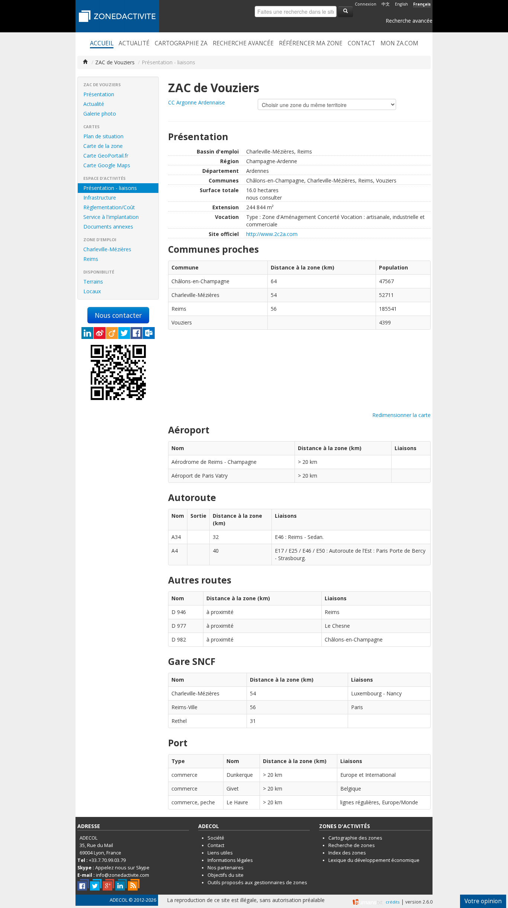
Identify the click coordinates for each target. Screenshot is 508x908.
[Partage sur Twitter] (124, 333)
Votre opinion (483, 901)
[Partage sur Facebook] (136, 333)
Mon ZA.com (399, 43)
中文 (386, 4)
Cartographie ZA (181, 43)
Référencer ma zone (311, 43)
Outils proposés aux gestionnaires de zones (257, 882)
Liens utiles (220, 853)
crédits (392, 902)
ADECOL (119, 900)
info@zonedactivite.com (122, 875)
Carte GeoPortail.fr (105, 155)
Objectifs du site (226, 875)
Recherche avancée (409, 20)
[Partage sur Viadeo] (112, 333)
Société (216, 838)
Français (422, 4)
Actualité (134, 43)
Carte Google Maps (106, 165)
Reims (90, 258)
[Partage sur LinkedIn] (87, 333)
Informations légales (230, 860)
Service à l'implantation (111, 216)
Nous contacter (118, 315)
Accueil (101, 43)
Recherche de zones (351, 845)
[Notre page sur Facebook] (83, 885)
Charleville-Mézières (107, 249)
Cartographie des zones (355, 838)
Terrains (93, 281)
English (401, 4)
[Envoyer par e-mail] (149, 333)
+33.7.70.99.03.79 (107, 860)
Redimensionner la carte (401, 415)
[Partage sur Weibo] (100, 333)
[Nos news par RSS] (133, 885)
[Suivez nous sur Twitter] (96, 885)
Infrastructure (99, 197)
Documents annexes (108, 226)
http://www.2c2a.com (272, 233)
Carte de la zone (103, 145)
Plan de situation (103, 136)
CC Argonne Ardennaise (196, 102)
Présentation (98, 94)
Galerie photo (99, 113)
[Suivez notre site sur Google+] (108, 885)
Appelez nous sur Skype (122, 868)
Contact (361, 43)
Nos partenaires (226, 868)
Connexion (365, 4)
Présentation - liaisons (110, 187)
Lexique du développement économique (373, 860)
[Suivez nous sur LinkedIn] (121, 885)
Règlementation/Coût (109, 207)
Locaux (92, 291)
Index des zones (347, 853)
